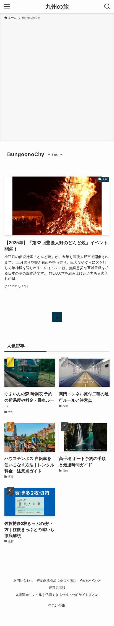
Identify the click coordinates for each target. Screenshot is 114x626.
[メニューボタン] (6, 6)
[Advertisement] (57, 79)
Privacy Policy (90, 580)
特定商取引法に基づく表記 (56, 580)
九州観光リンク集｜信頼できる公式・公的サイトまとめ (57, 595)
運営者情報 (57, 588)
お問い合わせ (23, 580)
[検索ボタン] (107, 6)
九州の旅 (57, 7)
